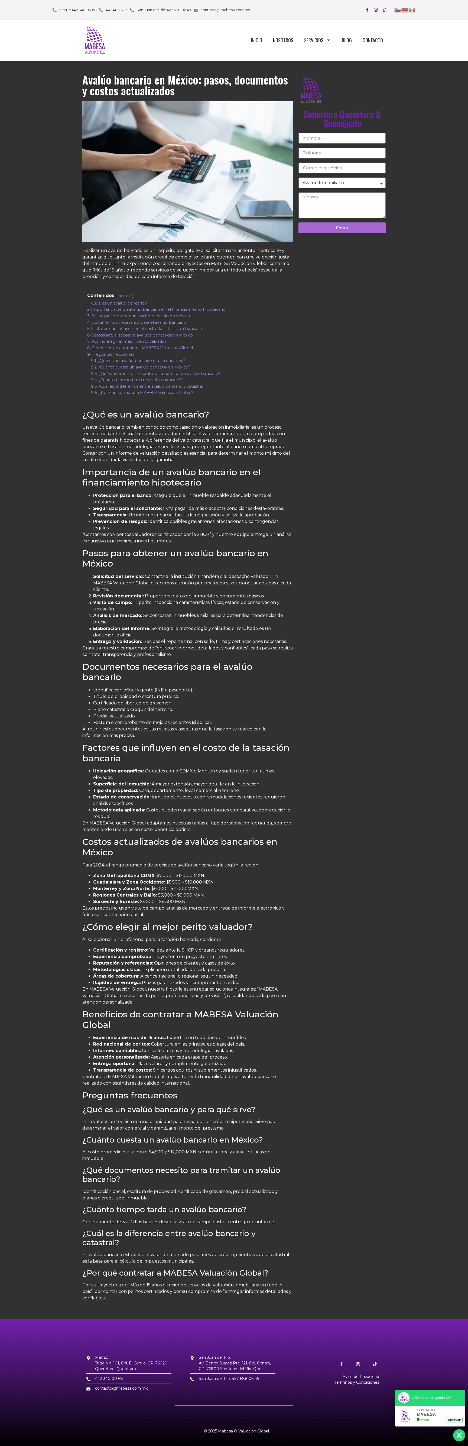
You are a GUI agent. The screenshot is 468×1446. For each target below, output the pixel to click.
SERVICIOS (313, 40)
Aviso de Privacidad (361, 1376)
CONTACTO (373, 40)
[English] (397, 9)
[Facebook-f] (367, 9)
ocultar (125, 296)
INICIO (256, 40)
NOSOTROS (283, 40)
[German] (404, 9)
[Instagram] (376, 9)
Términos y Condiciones (356, 1382)
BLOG (347, 40)
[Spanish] (411, 9)
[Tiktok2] (384, 9)
